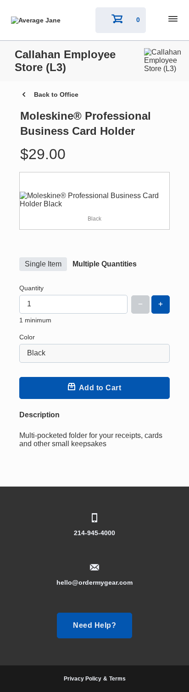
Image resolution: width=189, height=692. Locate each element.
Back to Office (56, 94)
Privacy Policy (82, 678)
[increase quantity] (160, 304)
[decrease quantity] (140, 304)
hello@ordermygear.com (94, 582)
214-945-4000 (94, 533)
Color (27, 337)
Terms (117, 678)
